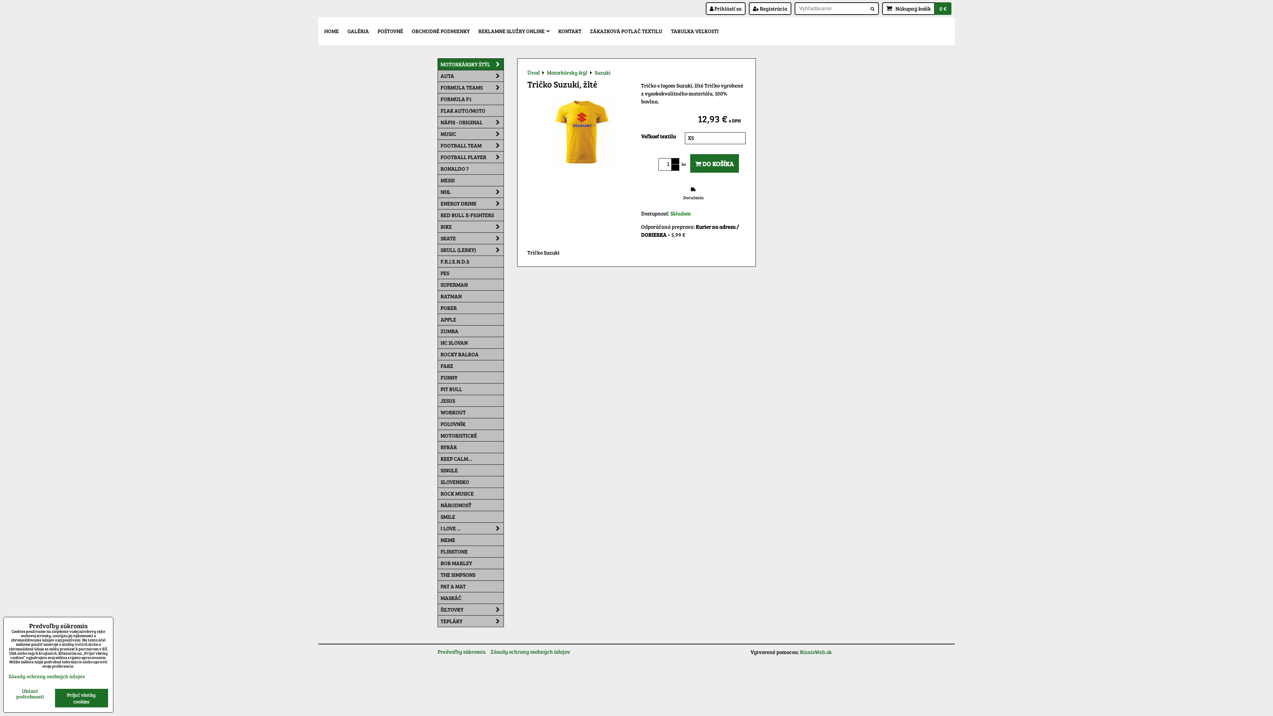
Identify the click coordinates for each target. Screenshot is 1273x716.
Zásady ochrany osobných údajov (530, 651)
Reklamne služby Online (511, 31)
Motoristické (459, 435)
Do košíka (717, 163)
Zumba (449, 331)
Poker (449, 307)
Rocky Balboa (460, 354)
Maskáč (451, 597)
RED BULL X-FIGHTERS (467, 214)
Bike (446, 226)
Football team (461, 145)
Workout (453, 412)
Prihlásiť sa (727, 8)
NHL (446, 191)
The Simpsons (458, 574)
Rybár (449, 447)
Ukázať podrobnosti (30, 693)
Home (331, 31)
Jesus (448, 400)
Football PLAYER (463, 156)
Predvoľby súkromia (462, 651)
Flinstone (454, 551)
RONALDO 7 (455, 168)
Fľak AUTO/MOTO (463, 110)
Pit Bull (451, 389)
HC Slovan (454, 342)
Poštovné (390, 31)
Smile (448, 516)
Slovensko (455, 481)
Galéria (358, 31)
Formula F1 (456, 98)
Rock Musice (457, 493)
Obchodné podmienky (441, 31)
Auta (447, 75)
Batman (451, 296)
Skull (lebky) (458, 249)
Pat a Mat (453, 586)
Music (448, 133)
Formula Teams (462, 87)
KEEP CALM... (456, 458)
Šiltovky (452, 609)
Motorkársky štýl (465, 64)
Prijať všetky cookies (81, 698)
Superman (454, 284)
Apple (448, 319)
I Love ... (451, 528)
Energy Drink (458, 203)
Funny (449, 377)
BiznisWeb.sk (816, 651)
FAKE (447, 365)
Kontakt (569, 31)
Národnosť (456, 505)
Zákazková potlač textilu (626, 31)
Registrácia (773, 8)
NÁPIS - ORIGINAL (462, 122)
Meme (448, 539)
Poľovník (453, 423)
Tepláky (451, 621)
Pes (445, 272)
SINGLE (449, 470)
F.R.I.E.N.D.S (455, 261)
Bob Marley (456, 563)
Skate (448, 238)
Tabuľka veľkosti (695, 31)
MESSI (448, 180)
